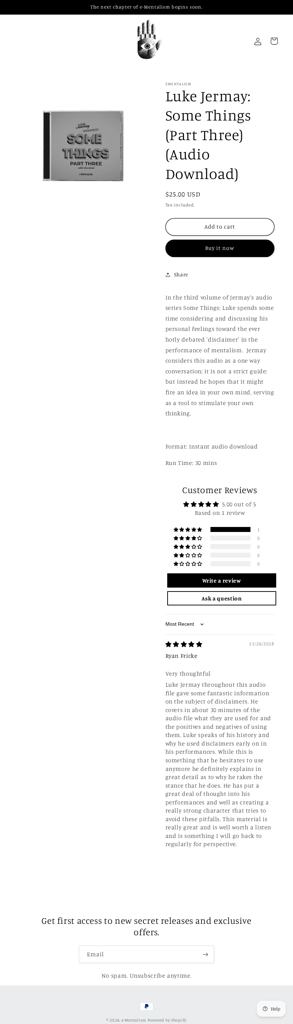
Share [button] (181, 274)
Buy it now (220, 248)
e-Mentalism (133, 1020)
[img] (184, 644)
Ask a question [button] (222, 598)
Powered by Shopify (167, 1020)
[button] (188, 529)
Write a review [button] (221, 580)
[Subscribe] (205, 954)
